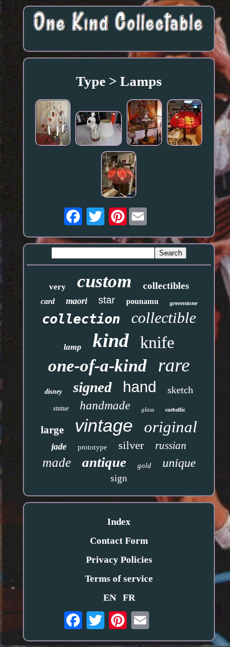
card (48, 301)
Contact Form (119, 540)
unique (179, 463)
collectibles (166, 286)
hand (139, 387)
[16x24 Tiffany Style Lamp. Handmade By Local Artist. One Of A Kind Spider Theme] (185, 124)
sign (119, 478)
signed (92, 387)
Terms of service (119, 578)
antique (104, 462)
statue (61, 408)
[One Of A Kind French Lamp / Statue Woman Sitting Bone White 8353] (98, 130)
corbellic (175, 410)
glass (147, 409)
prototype (92, 447)
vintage (104, 426)
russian (170, 445)
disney (53, 391)
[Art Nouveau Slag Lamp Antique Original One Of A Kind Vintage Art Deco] (119, 176)
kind (111, 340)
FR (129, 597)
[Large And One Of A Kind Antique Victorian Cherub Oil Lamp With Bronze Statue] (145, 124)
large (52, 430)
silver (131, 445)
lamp (73, 346)
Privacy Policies (119, 559)
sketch (180, 389)
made (56, 463)
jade (58, 446)
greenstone (184, 303)
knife (157, 342)
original (170, 427)
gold (144, 465)
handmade (105, 405)
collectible (163, 317)
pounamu (142, 301)
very (57, 286)
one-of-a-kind (97, 365)
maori (76, 301)
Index (119, 521)
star (106, 300)
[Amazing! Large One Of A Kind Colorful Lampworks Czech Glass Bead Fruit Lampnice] (53, 124)
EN (109, 597)
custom (104, 281)
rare (174, 365)
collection (81, 319)
